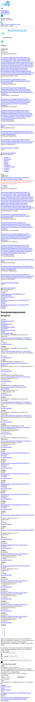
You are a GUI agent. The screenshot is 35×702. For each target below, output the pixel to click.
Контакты (7, 168)
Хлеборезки (4, 105)
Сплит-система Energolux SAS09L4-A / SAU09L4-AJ (16, 338)
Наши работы (12, 693)
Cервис (6, 162)
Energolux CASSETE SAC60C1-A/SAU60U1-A (14, 616)
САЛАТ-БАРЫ (20, 116)
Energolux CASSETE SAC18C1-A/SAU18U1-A (14, 554)
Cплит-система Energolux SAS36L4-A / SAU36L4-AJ (16, 441)
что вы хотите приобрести (8, 660)
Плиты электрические (26, 115)
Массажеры (9, 133)
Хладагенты (19, 90)
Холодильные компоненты (13, 699)
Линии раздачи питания (25, 113)
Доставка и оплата (6, 179)
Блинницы (17, 110)
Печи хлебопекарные (11, 102)
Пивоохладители (17, 72)
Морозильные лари (6, 69)
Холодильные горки (6, 66)
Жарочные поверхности (8, 112)
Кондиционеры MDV (7, 82)
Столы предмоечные (26, 142)
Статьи (29, 693)
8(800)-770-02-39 (5, 24)
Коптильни (29, 131)
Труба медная (11, 90)
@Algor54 (3, 45)
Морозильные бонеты (21, 68)
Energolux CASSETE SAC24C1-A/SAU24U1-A (14, 580)
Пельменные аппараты (19, 131)
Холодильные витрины (13, 65)
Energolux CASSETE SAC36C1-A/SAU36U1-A (14, 592)
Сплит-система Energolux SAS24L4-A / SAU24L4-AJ (16, 415)
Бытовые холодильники (8, 74)
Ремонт (6, 163)
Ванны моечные (5, 139)
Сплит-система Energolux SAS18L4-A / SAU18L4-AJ (16, 402)
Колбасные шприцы (6, 131)
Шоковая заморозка (28, 72)
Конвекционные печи (23, 99)
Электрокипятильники (7, 119)
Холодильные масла (14, 92)
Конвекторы (4, 124)
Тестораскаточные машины (20, 103)
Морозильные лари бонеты (20, 69)
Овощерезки (4, 115)
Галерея (6, 169)
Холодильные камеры (7, 57)
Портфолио (7, 165)
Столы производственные (18, 139)
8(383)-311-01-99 (15, 24)
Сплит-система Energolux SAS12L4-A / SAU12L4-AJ (16, 351)
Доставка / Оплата (9, 166)
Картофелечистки (20, 112)
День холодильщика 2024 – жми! (17, 30)
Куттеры (3, 133)
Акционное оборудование (8, 153)
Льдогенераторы (10, 68)
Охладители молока (6, 72)
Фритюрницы (14, 118)
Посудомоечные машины (8, 116)
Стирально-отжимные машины (10, 148)
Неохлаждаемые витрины (8, 71)
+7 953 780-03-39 (7, 37)
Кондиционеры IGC (6, 79)
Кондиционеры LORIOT (8, 81)
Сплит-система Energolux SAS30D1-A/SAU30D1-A (15, 427)
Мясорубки (16, 133)
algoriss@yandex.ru (6, 18)
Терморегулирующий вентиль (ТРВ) (11, 89)
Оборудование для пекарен (8, 99)
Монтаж (6, 160)
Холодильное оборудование (9, 697)
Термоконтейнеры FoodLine (23, 74)
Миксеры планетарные (7, 100)
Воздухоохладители (11, 87)
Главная (6, 157)
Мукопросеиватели (19, 100)
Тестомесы (8, 103)
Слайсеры (3, 134)
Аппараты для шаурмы (7, 110)
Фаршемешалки (11, 134)
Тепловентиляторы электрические (18, 124)
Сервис (15, 177)
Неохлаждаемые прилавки (23, 71)
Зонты (28, 139)
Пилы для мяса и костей (27, 133)
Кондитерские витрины (27, 65)
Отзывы (6, 171)
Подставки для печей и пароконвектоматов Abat (17, 141)
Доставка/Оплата (21, 693)
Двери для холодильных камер (21, 59)
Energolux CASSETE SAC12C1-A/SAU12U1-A (14, 545)
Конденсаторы (22, 87)
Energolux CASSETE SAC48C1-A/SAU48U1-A (14, 604)
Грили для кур (25, 110)
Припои (3, 87)
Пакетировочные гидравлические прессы (13, 141)
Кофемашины (14, 113)
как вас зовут (4, 652)
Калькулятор (7, 159)
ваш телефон (4, 656)
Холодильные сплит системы (15, 63)
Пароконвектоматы (13, 115)
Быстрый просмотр (6, 344)
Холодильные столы (19, 66)
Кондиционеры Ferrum (19, 79)
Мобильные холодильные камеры (15, 62)
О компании (4, 693)
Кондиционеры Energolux (22, 81)
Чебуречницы (22, 118)
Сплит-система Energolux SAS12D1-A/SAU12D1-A (15, 376)
